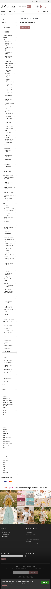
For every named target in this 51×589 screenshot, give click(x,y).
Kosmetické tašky (8, 300)
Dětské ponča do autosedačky (7, 29)
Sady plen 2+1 (7, 250)
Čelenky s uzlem (8, 54)
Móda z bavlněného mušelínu (9, 355)
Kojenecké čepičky (8, 95)
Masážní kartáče (7, 318)
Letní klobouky (7, 73)
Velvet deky (6, 221)
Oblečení (5, 37)
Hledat (28, 6)
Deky (4, 203)
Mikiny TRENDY (7, 372)
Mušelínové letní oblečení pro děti (9, 146)
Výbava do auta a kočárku (8, 25)
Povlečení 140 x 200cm (9, 287)
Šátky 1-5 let (8, 68)
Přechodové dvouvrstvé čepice (9, 104)
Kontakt (27, 536)
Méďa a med (5, 447)
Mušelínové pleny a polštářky (7, 241)
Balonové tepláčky (7, 169)
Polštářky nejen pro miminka (9, 239)
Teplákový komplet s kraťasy (9, 368)
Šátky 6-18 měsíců (9, 67)
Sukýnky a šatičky (7, 171)
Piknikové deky (7, 207)
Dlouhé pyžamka (8, 166)
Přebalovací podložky (8, 339)
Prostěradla (6, 256)
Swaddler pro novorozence (9, 194)
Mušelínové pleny (8, 243)
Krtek (4, 439)
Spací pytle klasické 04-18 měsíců (9, 185)
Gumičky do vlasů (8, 61)
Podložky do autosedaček (8, 33)
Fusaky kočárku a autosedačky (7, 32)
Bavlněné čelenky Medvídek (8, 59)
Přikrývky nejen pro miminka (9, 237)
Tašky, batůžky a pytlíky (8, 321)
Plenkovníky (6, 342)
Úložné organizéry (7, 343)
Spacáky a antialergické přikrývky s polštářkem (8, 292)
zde (28, 583)
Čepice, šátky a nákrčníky (8, 63)
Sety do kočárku (7, 27)
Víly (4, 466)
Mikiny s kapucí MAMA (8, 360)
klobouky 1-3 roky (9, 88)
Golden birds (5, 418)
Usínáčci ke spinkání (7, 233)
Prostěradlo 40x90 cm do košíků (9, 264)
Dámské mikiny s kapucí (8, 362)
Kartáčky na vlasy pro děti (9, 319)
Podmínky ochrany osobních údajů (32, 539)
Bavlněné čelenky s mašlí (8, 45)
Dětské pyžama (7, 164)
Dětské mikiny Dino (8, 142)
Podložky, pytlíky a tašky (8, 402)
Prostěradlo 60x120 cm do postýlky (9, 259)
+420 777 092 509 (6, 532)
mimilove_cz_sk (6, 536)
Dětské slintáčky (7, 348)
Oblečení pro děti (6, 398)
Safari (4, 468)
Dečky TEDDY (6, 222)
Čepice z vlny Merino (9, 113)
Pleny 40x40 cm (9, 248)
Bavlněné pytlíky (7, 328)
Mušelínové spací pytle (8, 192)
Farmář (4, 449)
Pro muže (5, 374)
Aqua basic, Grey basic (7, 443)
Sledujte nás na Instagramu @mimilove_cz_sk (30, 488)
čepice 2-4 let (8, 122)
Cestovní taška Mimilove (8, 332)
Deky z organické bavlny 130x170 (8, 218)
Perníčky (5, 456)
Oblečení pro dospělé (7, 400)
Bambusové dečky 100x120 (9, 210)
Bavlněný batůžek (7, 327)
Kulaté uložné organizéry (8, 345)
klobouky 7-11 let (9, 93)
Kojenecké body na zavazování (8, 156)
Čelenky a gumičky (7, 39)
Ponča (6, 311)
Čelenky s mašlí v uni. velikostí (9, 48)
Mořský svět (5, 433)
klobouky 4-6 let (9, 90)
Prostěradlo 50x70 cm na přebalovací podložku (9, 267)
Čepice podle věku (8, 116)
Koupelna (5, 296)
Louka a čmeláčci (6, 445)
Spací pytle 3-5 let (8, 198)
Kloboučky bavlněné (8, 77)
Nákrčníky (7, 101)
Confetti (5, 429)
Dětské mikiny (6, 137)
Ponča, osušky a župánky (8, 309)
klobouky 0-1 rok (9, 85)
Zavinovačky (6, 293)
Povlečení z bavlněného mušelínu (9, 286)
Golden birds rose (6, 421)
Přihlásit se (33, 572)
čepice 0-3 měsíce (9, 126)
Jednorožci (5, 425)
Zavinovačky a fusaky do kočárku (8, 405)
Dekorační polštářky (7, 278)
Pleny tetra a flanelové (9, 254)
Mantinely (6, 281)
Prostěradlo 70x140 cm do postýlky (9, 261)
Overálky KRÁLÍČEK (8, 132)
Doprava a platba (39, 1)
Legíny (5, 144)
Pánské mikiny (6, 380)
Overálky (6, 130)
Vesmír (4, 423)
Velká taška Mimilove (8, 325)
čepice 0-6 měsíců (9, 118)
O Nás (32, 1)
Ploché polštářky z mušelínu (8, 253)
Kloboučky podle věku (9, 82)
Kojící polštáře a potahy (8, 269)
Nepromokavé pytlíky (8, 323)
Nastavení (4, 585)
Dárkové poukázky (7, 334)
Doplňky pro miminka (7, 336)
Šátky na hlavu (8, 65)
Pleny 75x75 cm (9, 247)
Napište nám (28, 541)
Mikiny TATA (6, 381)
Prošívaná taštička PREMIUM (8, 302)
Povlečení (6, 283)
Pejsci (4, 462)
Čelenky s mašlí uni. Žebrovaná (8, 50)
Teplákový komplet (7, 371)
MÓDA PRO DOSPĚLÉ (6, 351)
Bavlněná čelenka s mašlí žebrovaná (8, 57)
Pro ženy (5, 353)
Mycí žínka (7, 316)
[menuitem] (4, 11)
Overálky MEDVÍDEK (8, 133)
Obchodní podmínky (29, 537)
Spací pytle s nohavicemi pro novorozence (9, 180)
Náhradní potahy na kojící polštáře (8, 274)
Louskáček (5, 460)
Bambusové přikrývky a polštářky (8, 228)
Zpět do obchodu (25, 27)
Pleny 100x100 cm (9, 245)
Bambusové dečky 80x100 (9, 208)
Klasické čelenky (8, 41)
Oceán (4, 427)
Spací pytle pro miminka (8, 175)
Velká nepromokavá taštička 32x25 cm (8, 307)
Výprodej (4, 389)
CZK (48, 1)
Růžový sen (5, 472)
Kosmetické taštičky (7, 298)
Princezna (5, 414)
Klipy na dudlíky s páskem (8, 346)
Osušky (6, 312)
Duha (4, 435)
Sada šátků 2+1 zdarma (8, 71)
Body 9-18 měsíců (8, 161)
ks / (31, 556)
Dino (4, 416)
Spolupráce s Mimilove (30, 534)
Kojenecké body (7, 148)
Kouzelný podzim (6, 458)
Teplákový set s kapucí (8, 378)
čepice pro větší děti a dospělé (9, 124)
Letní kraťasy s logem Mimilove (8, 366)
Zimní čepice (7, 110)
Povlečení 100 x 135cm (9, 289)
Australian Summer (7, 437)
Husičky (4, 464)
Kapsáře (5, 280)
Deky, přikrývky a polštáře (8, 392)
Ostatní (4, 407)
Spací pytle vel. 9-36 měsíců (9, 201)
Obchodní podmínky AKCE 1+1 (31, 544)
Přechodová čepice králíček (8, 100)
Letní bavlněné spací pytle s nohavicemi (9, 196)
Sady (6, 108)
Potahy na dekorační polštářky (8, 277)
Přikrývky (7, 231)
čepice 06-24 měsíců (8, 120)
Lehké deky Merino (8, 213)
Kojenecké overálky (7, 162)
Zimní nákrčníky (8, 111)
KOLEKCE (4, 410)
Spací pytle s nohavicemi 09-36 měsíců (9, 188)
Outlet (3, 386)
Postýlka (5, 225)
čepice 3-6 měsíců (9, 128)
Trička (5, 359)
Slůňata (4, 453)
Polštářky (7, 230)
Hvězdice (5, 431)
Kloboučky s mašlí (9, 75)
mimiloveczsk (6, 534)
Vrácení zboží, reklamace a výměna (33, 543)
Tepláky (5, 363)
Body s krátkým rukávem (8, 151)
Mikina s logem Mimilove (8, 369)
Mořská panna (6, 451)
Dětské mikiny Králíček (9, 140)
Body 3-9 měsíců (8, 159)
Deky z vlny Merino (7, 211)
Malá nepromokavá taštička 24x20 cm (8, 305)
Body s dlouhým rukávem (8, 153)
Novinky (4, 384)
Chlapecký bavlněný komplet (9, 173)
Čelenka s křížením (8, 43)
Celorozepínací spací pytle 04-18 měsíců (9, 178)
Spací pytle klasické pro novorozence (8, 183)
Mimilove (4, 22)
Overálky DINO (7, 135)
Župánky (6, 314)
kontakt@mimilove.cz (7, 530)
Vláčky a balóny (6, 441)
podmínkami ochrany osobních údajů (25, 577)
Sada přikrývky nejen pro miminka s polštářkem (8, 236)
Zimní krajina (5, 412)
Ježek (4, 470)
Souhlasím (45, 582)
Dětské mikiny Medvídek (9, 139)
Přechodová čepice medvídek (8, 97)
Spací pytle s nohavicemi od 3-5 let (9, 190)
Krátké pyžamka (8, 167)
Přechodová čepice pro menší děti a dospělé (9, 107)
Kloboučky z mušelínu (8, 80)
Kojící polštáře (7, 271)
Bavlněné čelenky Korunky (8, 53)
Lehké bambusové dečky (8, 219)
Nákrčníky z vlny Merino (9, 114)
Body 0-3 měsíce (8, 157)
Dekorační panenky (7, 340)
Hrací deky (6, 205)
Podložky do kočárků (8, 35)
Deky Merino (7, 215)
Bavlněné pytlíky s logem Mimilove (8, 331)
